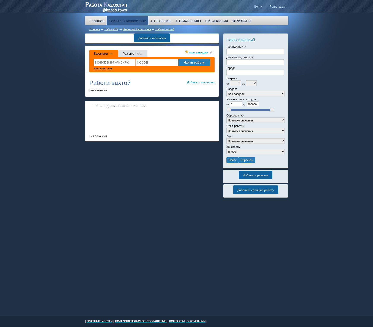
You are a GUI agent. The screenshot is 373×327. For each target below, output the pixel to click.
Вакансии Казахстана (137, 29)
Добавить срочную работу (255, 190)
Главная (94, 29)
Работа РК (111, 29)
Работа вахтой (164, 29)
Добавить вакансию (152, 38)
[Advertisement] (152, 123)
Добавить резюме (255, 175)
